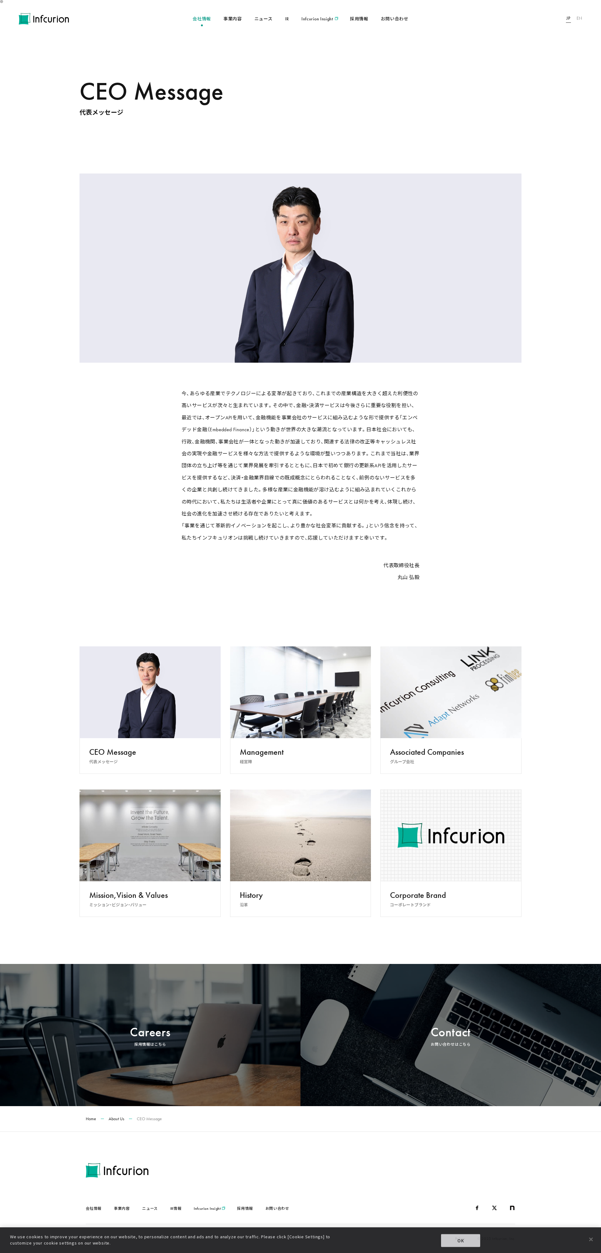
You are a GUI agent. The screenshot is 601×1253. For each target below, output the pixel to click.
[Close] (591, 1239)
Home (91, 1118)
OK (460, 1241)
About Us (116, 1118)
